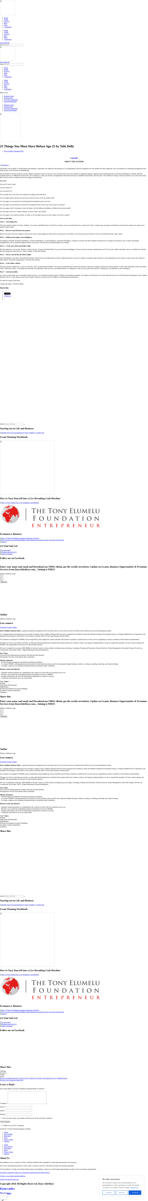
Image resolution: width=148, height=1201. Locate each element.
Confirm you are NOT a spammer (13, 1125)
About (6, 1132)
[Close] (142, 1177)
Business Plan (8, 98)
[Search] (24, 424)
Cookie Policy (134, 1187)
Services (6, 21)
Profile (6, 20)
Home (6, 18)
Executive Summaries (11, 100)
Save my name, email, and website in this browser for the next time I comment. (27, 1118)
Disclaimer (7, 1136)
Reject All (122, 1192)
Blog (5, 23)
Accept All (135, 1192)
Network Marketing (10, 101)
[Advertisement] (60, 332)
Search (2, 45)
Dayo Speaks (8, 1134)
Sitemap (6, 1141)
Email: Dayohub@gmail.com (9, 1179)
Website (2, 1114)
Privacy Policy (8, 1139)
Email (2, 1110)
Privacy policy (7, 1188)
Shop (5, 25)
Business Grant (9, 96)
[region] (122, 1186)
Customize (109, 1192)
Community (8, 27)
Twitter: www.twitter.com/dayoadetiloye (13, 1176)
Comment (3, 1103)
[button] (74, 93)
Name (2, 1107)
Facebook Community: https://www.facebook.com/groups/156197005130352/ (25, 1172)
